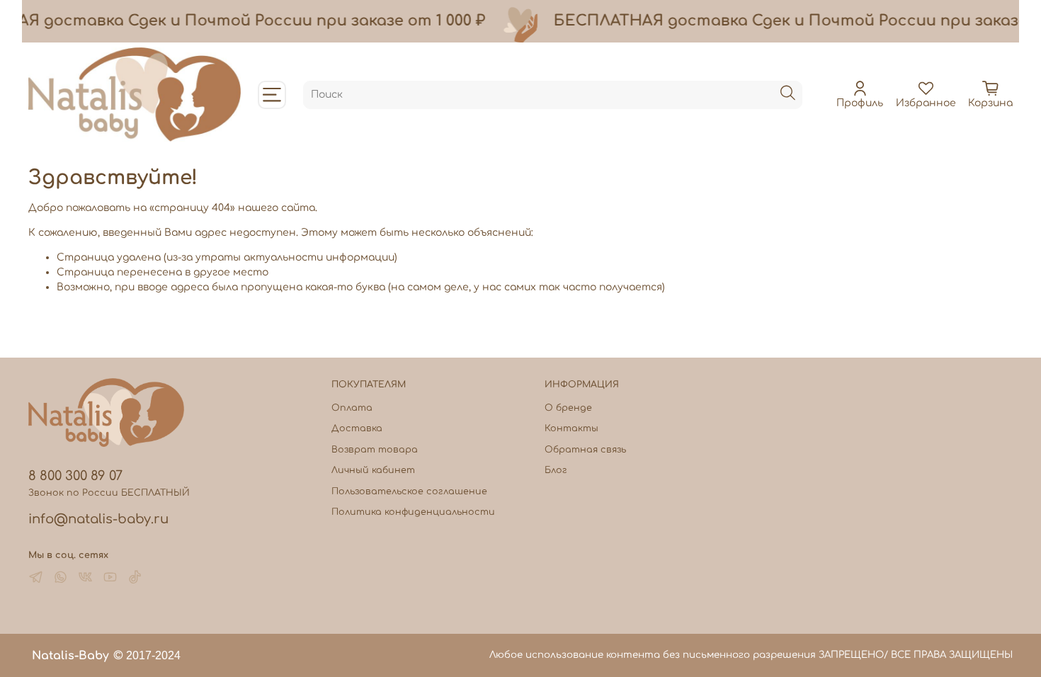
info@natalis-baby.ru (98, 519)
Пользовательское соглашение (409, 491)
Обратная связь (585, 450)
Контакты (571, 428)
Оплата (351, 408)
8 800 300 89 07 (75, 476)
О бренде (568, 408)
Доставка (356, 428)
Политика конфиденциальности (413, 512)
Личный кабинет (373, 470)
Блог (556, 470)
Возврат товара (374, 450)
